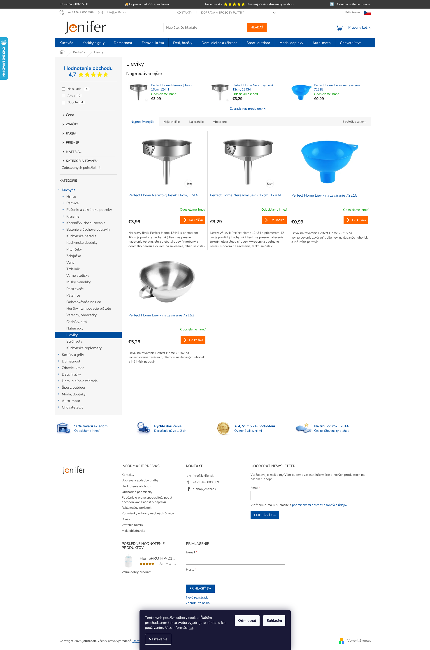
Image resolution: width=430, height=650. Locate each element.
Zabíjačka (73, 255)
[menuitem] (66, 42)
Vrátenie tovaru (132, 525)
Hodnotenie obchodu (136, 486)
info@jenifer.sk (203, 476)
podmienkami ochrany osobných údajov (319, 505)
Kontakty (184, 13)
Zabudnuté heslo (198, 603)
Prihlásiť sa (265, 515)
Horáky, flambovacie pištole (88, 308)
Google (75, 102)
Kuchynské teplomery (84, 348)
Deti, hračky (71, 374)
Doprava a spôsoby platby (222, 13)
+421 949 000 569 (206, 482)
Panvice (72, 203)
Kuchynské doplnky (82, 242)
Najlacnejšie (171, 122)
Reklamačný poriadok (136, 508)
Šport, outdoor (74, 387)
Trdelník (73, 269)
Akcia (73, 95)
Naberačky (74, 328)
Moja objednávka (133, 531)
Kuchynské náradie (81, 236)
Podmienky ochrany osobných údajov (148, 513)
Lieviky (72, 334)
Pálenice (73, 295)
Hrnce (71, 196)
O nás (126, 519)
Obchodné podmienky (137, 492)
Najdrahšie (196, 122)
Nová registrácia (197, 597)
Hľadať (257, 27)
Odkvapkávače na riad (83, 301)
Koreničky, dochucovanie (86, 223)
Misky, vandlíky (78, 282)
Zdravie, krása (73, 367)
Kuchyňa (68, 190)
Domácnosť (71, 361)
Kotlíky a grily (73, 354)
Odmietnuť (247, 620)
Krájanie (72, 216)
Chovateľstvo (73, 407)
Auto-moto (71, 400)
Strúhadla (74, 341)
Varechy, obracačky (81, 315)
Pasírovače (75, 288)
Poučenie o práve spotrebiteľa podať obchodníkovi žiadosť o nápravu (147, 499)
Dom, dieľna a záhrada (80, 380)
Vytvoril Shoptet (359, 640)
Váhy (70, 262)
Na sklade (77, 89)
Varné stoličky (77, 275)
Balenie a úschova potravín (88, 229)
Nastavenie (158, 639)
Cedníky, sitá (76, 321)
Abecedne (220, 122)
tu (191, 627)
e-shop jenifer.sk (204, 489)
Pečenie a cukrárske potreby (89, 209)
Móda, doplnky (74, 394)
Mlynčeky (74, 249)
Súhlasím (274, 620)
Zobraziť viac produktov (246, 109)
